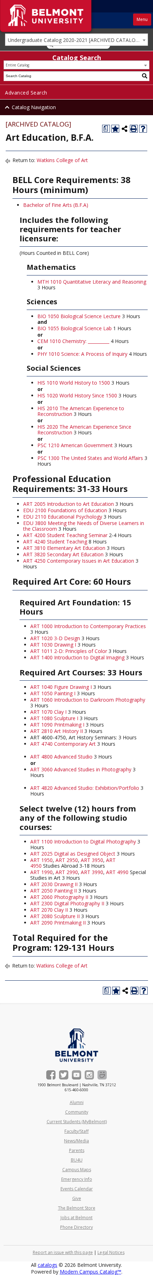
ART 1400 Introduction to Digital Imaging (77, 657)
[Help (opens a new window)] (143, 129)
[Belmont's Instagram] (89, 1075)
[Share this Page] (124, 129)
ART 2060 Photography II (59, 897)
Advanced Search (26, 92)
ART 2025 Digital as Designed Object (72, 853)
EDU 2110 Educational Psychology (62, 516)
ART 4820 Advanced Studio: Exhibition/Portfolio (84, 787)
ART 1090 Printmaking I (57, 724)
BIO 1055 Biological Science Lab (74, 328)
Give (76, 1198)
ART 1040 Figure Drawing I (61, 687)
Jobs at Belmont (76, 1218)
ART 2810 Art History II (56, 731)
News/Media (76, 1141)
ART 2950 (67, 860)
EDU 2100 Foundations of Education (65, 510)
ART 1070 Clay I (48, 711)
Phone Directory (76, 1227)
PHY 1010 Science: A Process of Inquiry (82, 353)
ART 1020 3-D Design (55, 638)
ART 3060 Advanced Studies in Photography (80, 769)
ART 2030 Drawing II (54, 884)
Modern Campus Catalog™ (90, 1271)
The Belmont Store (76, 1208)
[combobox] (76, 39)
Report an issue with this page (63, 1252)
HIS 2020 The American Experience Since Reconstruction (84, 429)
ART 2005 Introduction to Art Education (68, 503)
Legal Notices (111, 1252)
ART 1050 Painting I (52, 693)
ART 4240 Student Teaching (55, 541)
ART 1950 (41, 860)
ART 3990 (92, 872)
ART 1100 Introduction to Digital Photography (83, 841)
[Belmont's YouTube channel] (76, 1075)
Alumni (77, 1102)
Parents (76, 1150)
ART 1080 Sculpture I (54, 718)
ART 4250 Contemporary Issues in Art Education (78, 560)
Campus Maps (76, 1170)
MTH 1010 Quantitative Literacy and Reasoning (91, 281)
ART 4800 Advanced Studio (61, 756)
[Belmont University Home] (76, 1045)
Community (76, 1112)
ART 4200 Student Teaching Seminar (65, 535)
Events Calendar (76, 1189)
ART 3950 (92, 860)
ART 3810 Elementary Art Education (64, 548)
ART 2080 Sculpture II (55, 916)
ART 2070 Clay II (49, 909)
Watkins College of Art (62, 160)
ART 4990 (117, 872)
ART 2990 (67, 872)
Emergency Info (76, 1179)
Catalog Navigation (34, 107)
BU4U (77, 1160)
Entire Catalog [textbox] (17, 65)
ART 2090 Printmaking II (58, 922)
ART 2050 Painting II (53, 890)
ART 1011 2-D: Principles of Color (68, 651)
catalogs (47, 1264)
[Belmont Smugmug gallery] (102, 1075)
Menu (142, 19)
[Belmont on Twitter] (63, 1075)
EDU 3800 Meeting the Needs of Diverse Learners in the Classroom (83, 526)
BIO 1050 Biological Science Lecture (79, 316)
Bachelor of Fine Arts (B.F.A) (55, 205)
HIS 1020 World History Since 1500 (77, 395)
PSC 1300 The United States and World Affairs (90, 458)
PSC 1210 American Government (75, 445)
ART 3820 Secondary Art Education (63, 554)
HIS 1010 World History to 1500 (73, 382)
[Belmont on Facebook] (51, 1075)
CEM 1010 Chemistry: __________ (73, 341)
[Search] (144, 76)
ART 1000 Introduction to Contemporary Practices (88, 626)
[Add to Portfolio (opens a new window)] (115, 129)
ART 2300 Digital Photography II (67, 903)
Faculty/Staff (76, 1131)
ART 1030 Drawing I (53, 644)
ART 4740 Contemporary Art (63, 743)
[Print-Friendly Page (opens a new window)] (134, 129)
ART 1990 (41, 872)
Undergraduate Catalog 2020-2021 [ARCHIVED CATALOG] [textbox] (74, 40)
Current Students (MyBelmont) (77, 1122)
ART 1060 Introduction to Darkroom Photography (87, 699)
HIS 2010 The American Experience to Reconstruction (80, 411)
